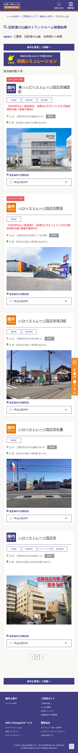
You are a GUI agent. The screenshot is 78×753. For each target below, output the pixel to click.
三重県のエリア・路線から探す (37, 16)
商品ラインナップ (12, 731)
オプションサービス (12, 735)
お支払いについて (47, 711)
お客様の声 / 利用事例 (49, 715)
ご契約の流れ (46, 703)
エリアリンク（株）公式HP (51, 728)
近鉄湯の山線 (62, 16)
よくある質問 (46, 707)
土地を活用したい (47, 735)
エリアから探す (11, 703)
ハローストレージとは (13, 728)
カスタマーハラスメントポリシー (53, 731)
